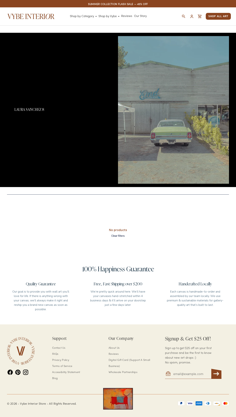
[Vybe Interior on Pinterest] (18, 372)
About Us (114, 348)
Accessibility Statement (66, 372)
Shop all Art (218, 16)
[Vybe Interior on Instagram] (25, 372)
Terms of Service (62, 366)
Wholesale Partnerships (123, 372)
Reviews (126, 16)
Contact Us (58, 348)
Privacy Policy (60, 360)
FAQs (55, 354)
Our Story (140, 16)
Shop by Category (82, 16)
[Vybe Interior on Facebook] (10, 372)
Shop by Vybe (107, 16)
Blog (55, 378)
